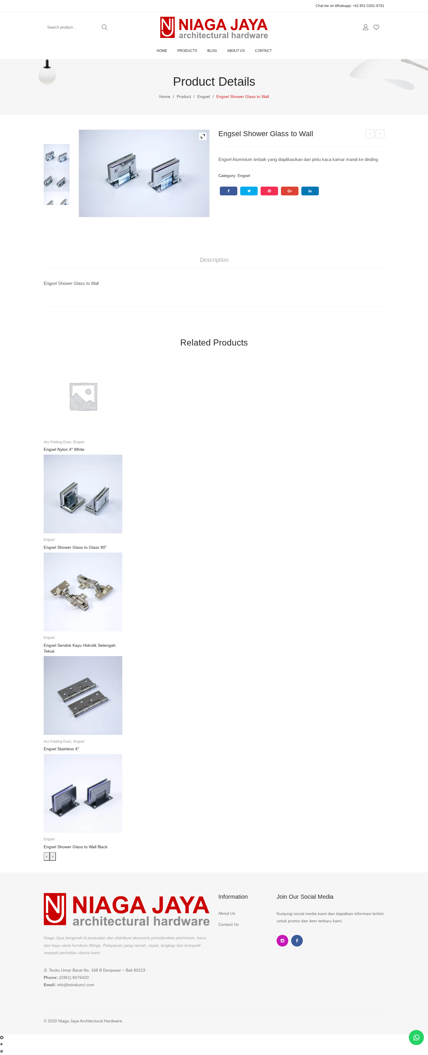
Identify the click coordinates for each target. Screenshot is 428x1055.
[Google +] (289, 191)
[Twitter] (249, 191)
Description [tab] (214, 260)
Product (184, 96)
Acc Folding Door (57, 442)
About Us (236, 51)
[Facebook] (228, 191)
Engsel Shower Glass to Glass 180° (380, 134)
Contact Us (228, 924)
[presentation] (47, 856)
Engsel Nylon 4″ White (64, 449)
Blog (212, 51)
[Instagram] (282, 941)
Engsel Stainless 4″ (61, 748)
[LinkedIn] (310, 191)
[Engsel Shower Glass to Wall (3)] (57, 181)
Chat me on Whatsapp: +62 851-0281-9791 (350, 6)
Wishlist (377, 27)
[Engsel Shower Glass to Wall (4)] (57, 204)
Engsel (203, 96)
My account (366, 27)
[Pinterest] (269, 191)
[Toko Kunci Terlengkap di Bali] (214, 27)
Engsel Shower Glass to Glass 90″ (370, 134)
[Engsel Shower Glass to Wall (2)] (144, 173)
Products (187, 51)
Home (162, 51)
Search (105, 27)
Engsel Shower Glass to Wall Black (75, 846)
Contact (263, 51)
